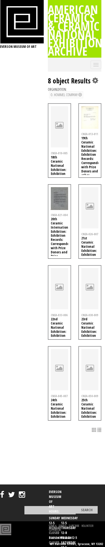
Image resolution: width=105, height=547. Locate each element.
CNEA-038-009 (89, 315)
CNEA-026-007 (89, 234)
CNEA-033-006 (59, 315)
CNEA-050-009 (89, 396)
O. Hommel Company (64, 94)
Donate (63, 526)
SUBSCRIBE (74, 526)
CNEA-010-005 (59, 153)
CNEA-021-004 (59, 215)
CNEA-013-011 (89, 134)
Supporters (55, 530)
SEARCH (52, 526)
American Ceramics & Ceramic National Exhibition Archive (75, 30)
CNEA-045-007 (59, 396)
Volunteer (87, 526)
